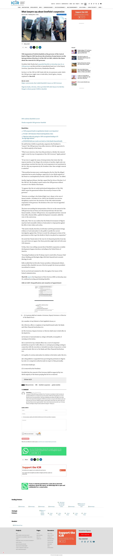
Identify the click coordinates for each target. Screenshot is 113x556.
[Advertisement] (44, 104)
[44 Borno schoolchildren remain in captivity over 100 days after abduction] (74, 77)
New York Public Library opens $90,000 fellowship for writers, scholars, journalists (84, 70)
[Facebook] (89, 4)
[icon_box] (44, 451)
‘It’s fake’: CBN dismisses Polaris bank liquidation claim (38, 134)
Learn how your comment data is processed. (47, 441)
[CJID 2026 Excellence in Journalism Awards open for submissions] (74, 58)
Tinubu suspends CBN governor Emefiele (34, 122)
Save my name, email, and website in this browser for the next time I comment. (39, 417)
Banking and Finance (61, 14)
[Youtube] (101, 4)
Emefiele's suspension (44, 385)
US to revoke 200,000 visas (84, 82)
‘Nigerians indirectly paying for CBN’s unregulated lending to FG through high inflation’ (40, 137)
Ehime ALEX (27, 44)
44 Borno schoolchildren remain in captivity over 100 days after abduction (84, 77)
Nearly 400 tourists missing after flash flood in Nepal (84, 63)
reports (29, 277)
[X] (96, 4)
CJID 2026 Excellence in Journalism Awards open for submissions (84, 58)
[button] (85, 4)
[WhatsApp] (98, 4)
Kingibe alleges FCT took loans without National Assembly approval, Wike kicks (84, 51)
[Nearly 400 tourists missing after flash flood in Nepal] (74, 64)
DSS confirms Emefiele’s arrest (31, 119)
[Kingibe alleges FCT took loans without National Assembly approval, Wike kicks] (74, 52)
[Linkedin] (40, 47)
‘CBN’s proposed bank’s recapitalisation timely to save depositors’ (40, 131)
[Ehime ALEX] (22, 44)
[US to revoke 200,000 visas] (74, 83)
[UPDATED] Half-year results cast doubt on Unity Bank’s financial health (42, 141)
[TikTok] (94, 4)
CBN (36, 385)
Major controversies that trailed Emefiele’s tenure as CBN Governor (42, 83)
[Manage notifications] (3, 553)
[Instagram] (91, 4)
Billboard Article (29, 385)
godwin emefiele (56, 385)
